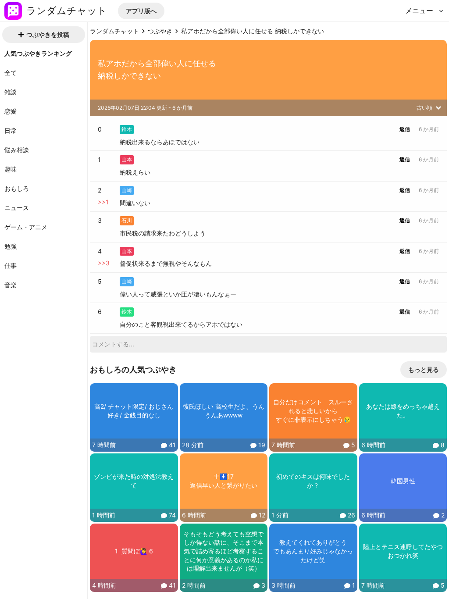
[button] (141, 11)
